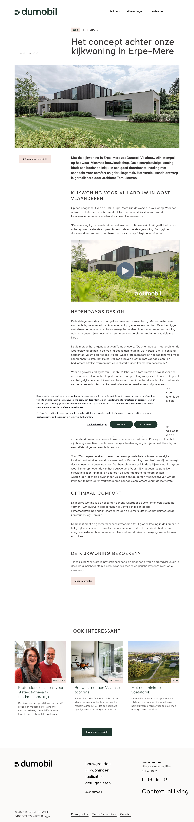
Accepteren (146, 424)
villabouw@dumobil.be (156, 766)
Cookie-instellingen (97, 424)
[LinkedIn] (158, 779)
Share (94, 29)
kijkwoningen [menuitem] (135, 11)
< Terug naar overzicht (35, 159)
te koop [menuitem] (115, 11)
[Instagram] (150, 779)
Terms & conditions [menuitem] (104, 814)
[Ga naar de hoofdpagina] (36, 11)
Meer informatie (83, 580)
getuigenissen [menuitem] (98, 782)
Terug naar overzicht (97, 732)
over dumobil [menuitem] (93, 792)
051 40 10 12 (149, 771)
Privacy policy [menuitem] (80, 814)
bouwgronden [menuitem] (98, 763)
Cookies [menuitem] (125, 814)
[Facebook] (143, 779)
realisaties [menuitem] (157, 11)
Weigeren (121, 424)
